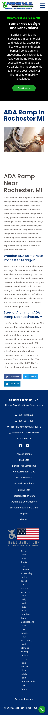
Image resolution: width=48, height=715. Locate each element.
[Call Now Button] (41, 709)
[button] (13, 376)
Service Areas (23, 699)
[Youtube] (27, 445)
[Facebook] (20, 445)
